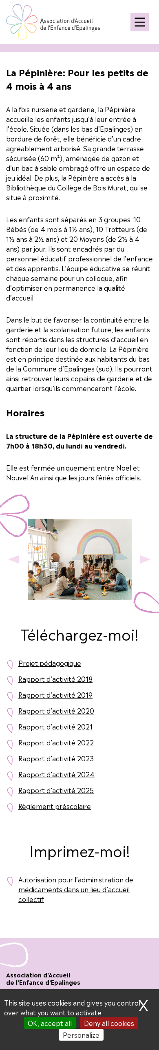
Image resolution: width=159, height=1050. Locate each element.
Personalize (81, 1034)
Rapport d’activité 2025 (56, 790)
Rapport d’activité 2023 (56, 758)
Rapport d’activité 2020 (56, 710)
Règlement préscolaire (54, 806)
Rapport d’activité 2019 (55, 694)
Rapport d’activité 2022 (56, 742)
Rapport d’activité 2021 (55, 726)
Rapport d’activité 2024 (56, 774)
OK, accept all (50, 1023)
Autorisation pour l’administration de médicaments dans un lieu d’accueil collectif (75, 889)
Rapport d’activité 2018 (55, 678)
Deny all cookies (109, 1023)
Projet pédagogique (49, 663)
